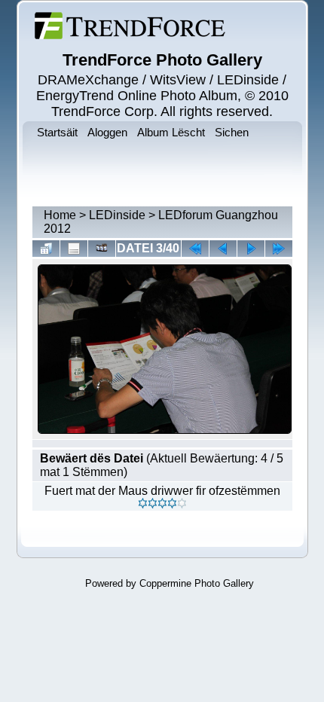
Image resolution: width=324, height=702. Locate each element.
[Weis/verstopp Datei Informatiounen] (73, 248)
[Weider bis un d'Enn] (278, 248)
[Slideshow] (101, 248)
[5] (182, 503)
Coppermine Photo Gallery (196, 583)
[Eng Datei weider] (223, 248)
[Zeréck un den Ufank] (195, 248)
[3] (162, 503)
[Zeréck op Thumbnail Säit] (46, 248)
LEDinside (117, 215)
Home (60, 215)
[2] (152, 503)
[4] (172, 503)
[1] (143, 503)
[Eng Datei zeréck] (250, 248)
